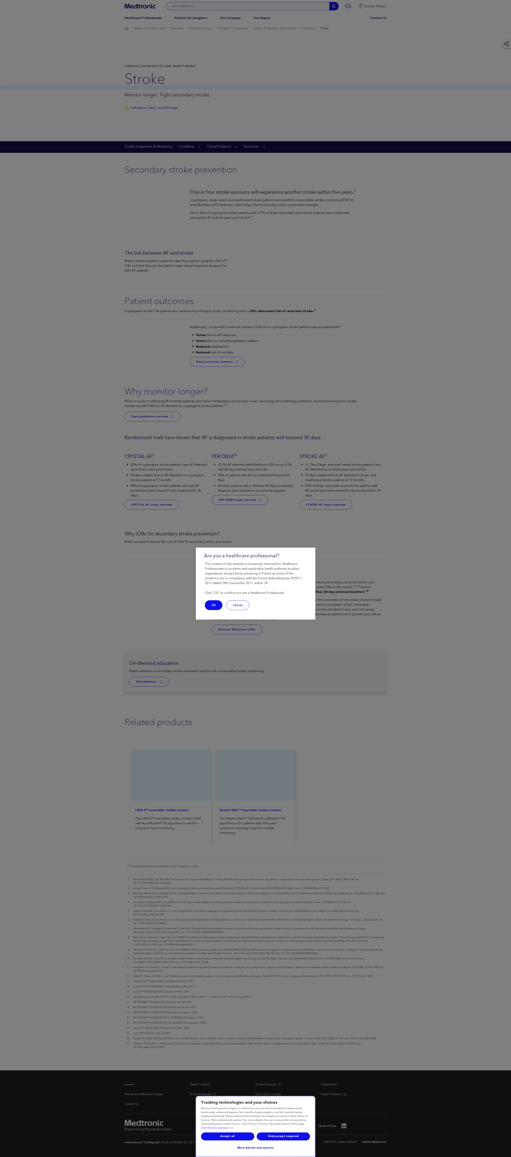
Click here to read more (215, 1128)
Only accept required (283, 1136)
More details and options (255, 1148)
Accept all (227, 1136)
